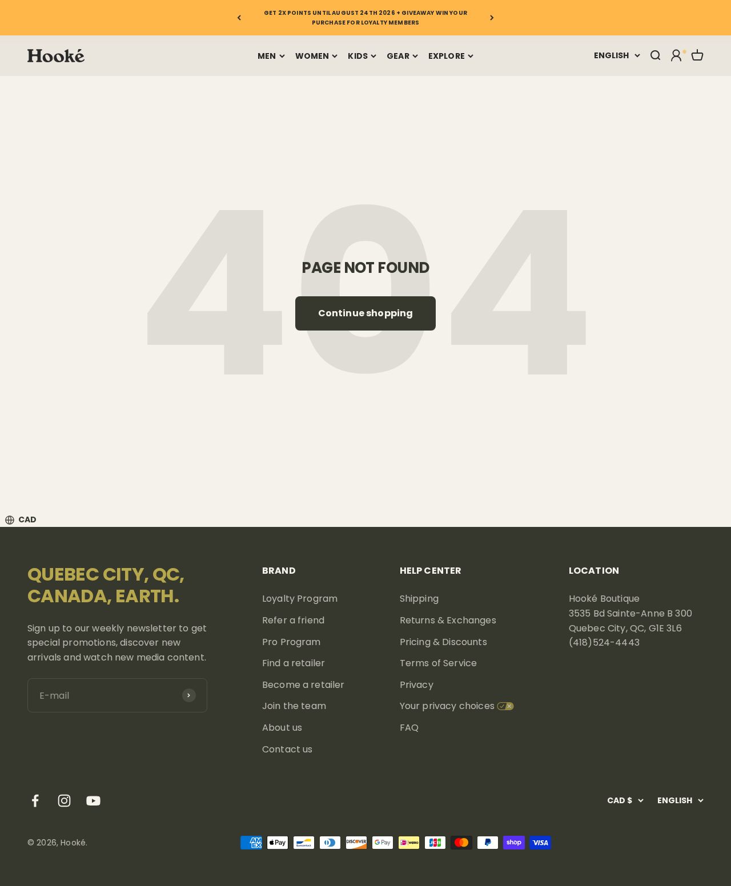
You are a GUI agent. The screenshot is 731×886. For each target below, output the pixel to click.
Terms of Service (438, 663)
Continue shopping (365, 313)
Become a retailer (303, 684)
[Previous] (239, 17)
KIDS (358, 56)
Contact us (287, 749)
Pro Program (291, 642)
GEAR (398, 56)
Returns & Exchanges (448, 620)
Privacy (416, 684)
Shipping (419, 598)
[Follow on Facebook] (35, 800)
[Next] (492, 17)
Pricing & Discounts (443, 642)
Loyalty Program (300, 598)
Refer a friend (293, 620)
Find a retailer (293, 663)
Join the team (294, 705)
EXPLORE (446, 56)
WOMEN (312, 56)
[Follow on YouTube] (93, 800)
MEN (267, 56)
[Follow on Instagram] (64, 800)
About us (282, 727)
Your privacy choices (447, 705)
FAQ (409, 727)
